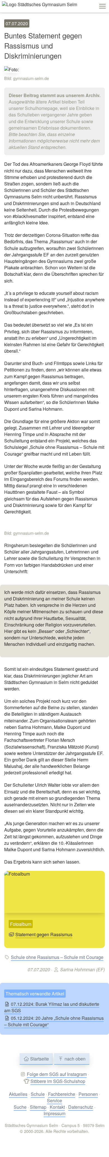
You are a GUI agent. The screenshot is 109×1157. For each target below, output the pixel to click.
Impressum (54, 1113)
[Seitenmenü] (102, 6)
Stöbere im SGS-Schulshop (57, 1081)
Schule (38, 1094)
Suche (20, 1107)
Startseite (39, 1058)
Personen (88, 1094)
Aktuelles (18, 1094)
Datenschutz (80, 1107)
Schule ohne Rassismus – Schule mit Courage (57, 957)
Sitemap (38, 1107)
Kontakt (57, 1107)
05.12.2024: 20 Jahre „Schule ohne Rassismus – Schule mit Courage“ (54, 1021)
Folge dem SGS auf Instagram (57, 1074)
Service (54, 1100)
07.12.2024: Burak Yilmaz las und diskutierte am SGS (51, 1007)
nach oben (74, 1058)
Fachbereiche (61, 1094)
